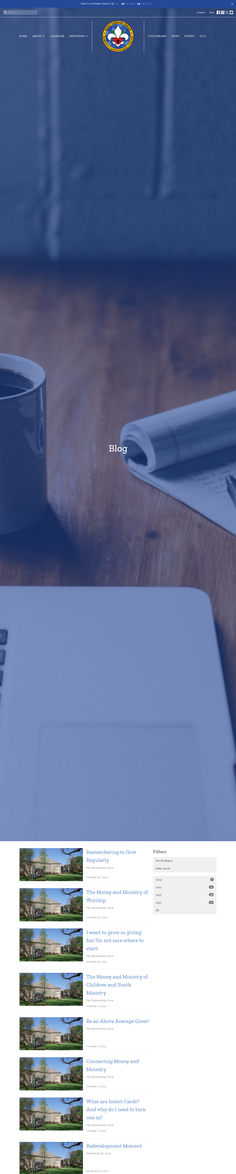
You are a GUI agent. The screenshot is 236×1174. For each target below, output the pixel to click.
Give (211, 12)
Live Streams (157, 36)
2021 (184, 902)
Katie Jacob (163, 868)
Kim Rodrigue (164, 860)
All (157, 910)
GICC (203, 36)
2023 (184, 887)
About (36, 36)
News (175, 36)
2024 (184, 879)
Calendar (57, 36)
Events (190, 36)
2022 (184, 894)
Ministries (77, 36)
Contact (201, 12)
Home (23, 36)
